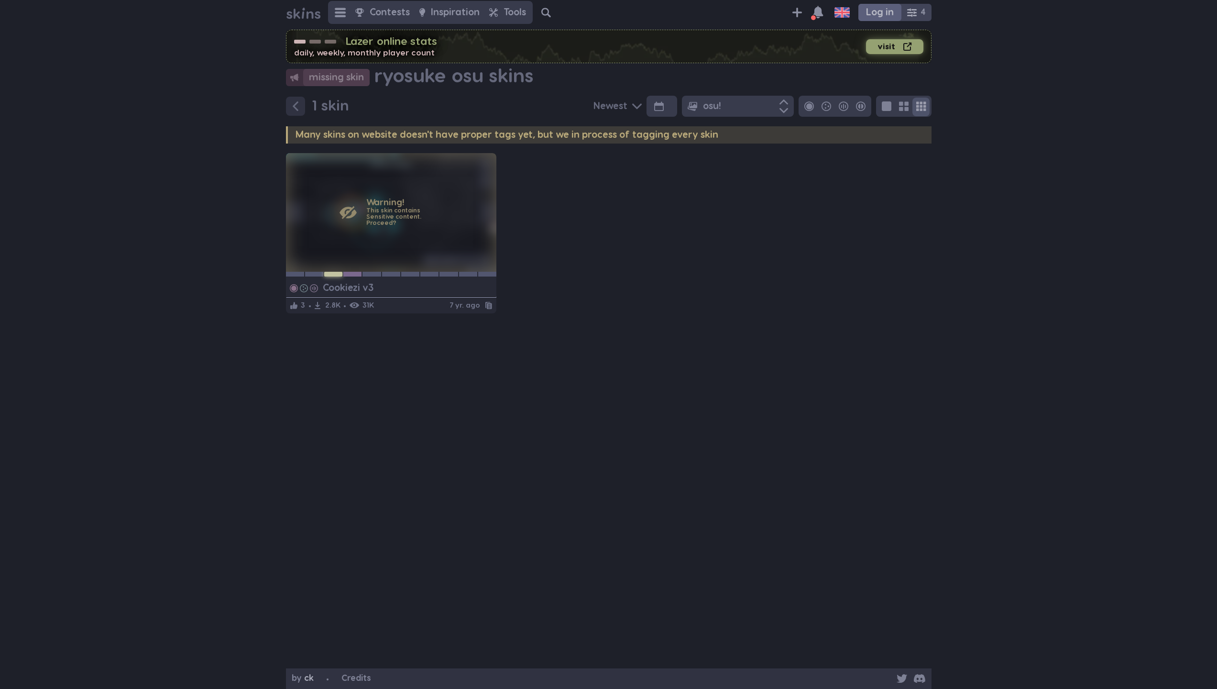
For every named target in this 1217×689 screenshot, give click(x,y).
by (303, 678)
